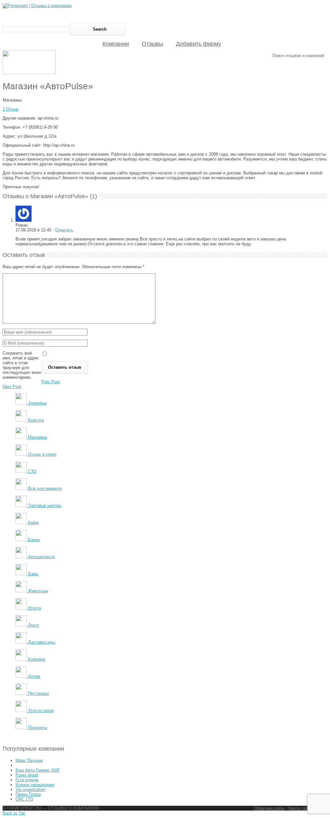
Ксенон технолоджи (34, 784)
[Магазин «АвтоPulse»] (29, 72)
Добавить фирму (198, 44)
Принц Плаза (28, 794)
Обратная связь (269, 808)
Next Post (12, 386)
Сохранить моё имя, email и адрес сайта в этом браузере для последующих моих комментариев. (22, 365)
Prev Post (50, 381)
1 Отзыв (10, 109)
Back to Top (14, 813)
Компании (115, 44)
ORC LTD (24, 799)
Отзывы (152, 44)
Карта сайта (300, 808)
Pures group (26, 775)
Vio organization (30, 789)
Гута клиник (26, 779)
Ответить (64, 230)
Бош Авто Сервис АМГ (37, 770)
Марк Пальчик (29, 760)
